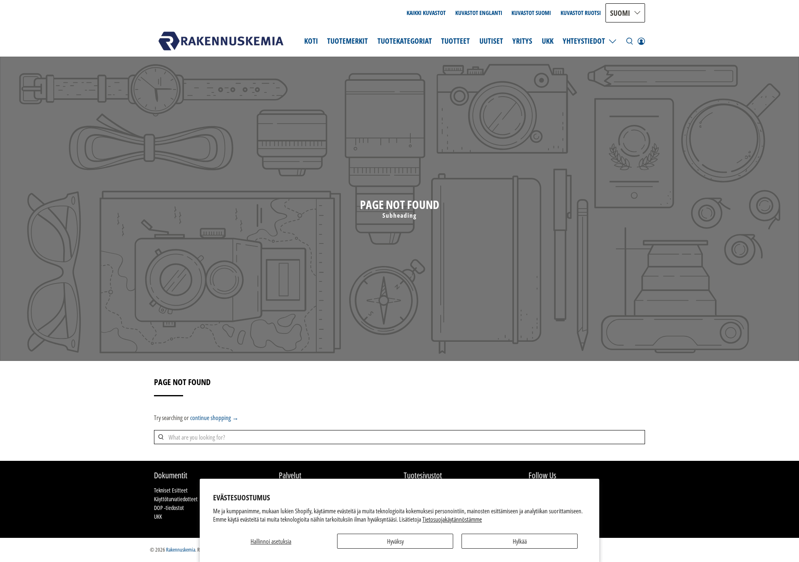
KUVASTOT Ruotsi (581, 13)
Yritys (522, 41)
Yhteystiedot (584, 41)
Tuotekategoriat (404, 41)
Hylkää (520, 541)
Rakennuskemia (180, 549)
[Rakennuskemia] (221, 41)
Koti (311, 41)
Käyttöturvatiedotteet (176, 499)
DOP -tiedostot (169, 508)
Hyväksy (395, 541)
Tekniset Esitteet (171, 490)
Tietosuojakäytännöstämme (452, 519)
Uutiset (491, 41)
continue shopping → (214, 417)
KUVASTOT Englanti (478, 13)
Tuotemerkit (347, 41)
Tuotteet (455, 41)
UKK (547, 41)
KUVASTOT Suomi (531, 13)
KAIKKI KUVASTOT (426, 13)
